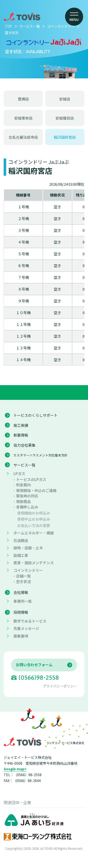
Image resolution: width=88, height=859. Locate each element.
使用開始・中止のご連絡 (36, 490)
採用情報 (20, 612)
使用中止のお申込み (33, 519)
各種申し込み (27, 506)
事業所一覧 (22, 601)
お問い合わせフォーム (34, 664)
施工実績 (20, 425)
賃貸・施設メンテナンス (33, 562)
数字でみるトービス (29, 621)
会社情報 (20, 592)
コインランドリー (28, 570)
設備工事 (20, 555)
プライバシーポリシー (60, 686)
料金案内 (23, 484)
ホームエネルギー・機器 (33, 532)
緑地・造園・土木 (28, 547)
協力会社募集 (24, 445)
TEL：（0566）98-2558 (23, 774)
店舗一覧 (23, 575)
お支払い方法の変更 (33, 525)
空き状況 (23, 581)
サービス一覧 (24, 464)
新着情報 (20, 435)
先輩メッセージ (26, 628)
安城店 (64, 98)
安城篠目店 (64, 118)
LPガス (19, 473)
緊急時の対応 (27, 495)
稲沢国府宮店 (65, 137)
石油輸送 (20, 540)
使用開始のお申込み (33, 512)
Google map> (15, 768)
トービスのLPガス (31, 479)
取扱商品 (23, 501)
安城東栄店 (23, 118)
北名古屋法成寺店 (23, 137)
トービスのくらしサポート (35, 415)
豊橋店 (23, 98)
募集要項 (20, 635)
